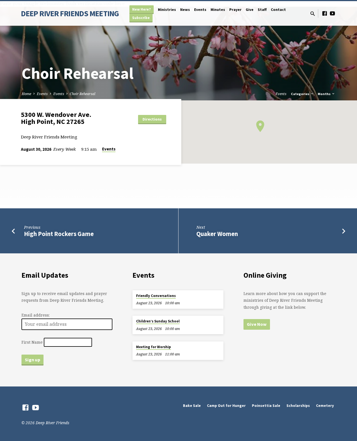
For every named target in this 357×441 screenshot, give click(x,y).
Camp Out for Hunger (226, 405)
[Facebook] (325, 13)
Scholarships (298, 405)
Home (26, 93)
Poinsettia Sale (266, 405)
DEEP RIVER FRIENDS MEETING (70, 13)
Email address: (35, 315)
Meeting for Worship (153, 347)
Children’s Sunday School (158, 321)
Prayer (235, 9)
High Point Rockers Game (59, 234)
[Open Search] (313, 14)
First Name (32, 342)
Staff (262, 9)
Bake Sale (192, 405)
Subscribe (141, 17)
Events (200, 9)
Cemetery (325, 405)
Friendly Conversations (156, 295)
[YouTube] (332, 13)
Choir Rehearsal (82, 93)
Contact (278, 9)
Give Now (257, 324)
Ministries (167, 9)
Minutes (218, 9)
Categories (300, 94)
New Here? (141, 9)
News (185, 9)
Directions (152, 119)
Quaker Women (217, 234)
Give (250, 9)
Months (324, 94)
